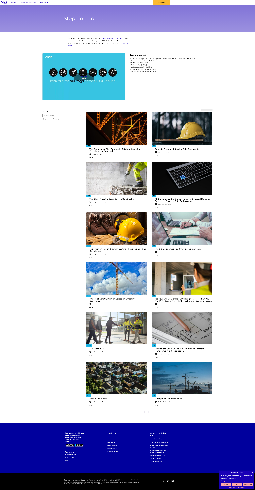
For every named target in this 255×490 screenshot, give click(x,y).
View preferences (248, 484)
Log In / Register (161, 2)
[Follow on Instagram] (173, 481)
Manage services (225, 481)
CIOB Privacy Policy (156, 461)
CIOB (66, 461)
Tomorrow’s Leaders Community (112, 38)
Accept (226, 484)
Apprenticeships (33, 2)
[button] (252, 472)
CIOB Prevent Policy (156, 458)
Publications (24, 2)
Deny (237, 484)
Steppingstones (112, 448)
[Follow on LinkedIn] (168, 481)
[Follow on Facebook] (159, 481)
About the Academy (71, 454)
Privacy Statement (240, 487)
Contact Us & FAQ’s (71, 458)
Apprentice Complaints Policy (159, 442)
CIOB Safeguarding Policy (158, 455)
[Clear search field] (80, 115)
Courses (13, 2)
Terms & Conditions (156, 439)
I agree (83, 78)
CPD (19, 2)
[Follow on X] (163, 481)
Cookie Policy (231, 487)
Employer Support (112, 451)
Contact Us (42, 2)
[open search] (50, 2)
